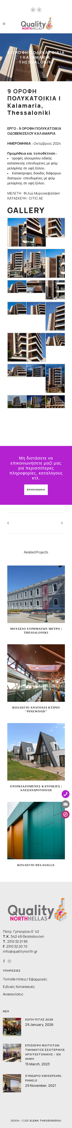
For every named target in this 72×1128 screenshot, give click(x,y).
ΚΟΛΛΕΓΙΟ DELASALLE (36, 865)
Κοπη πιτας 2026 (39, 1019)
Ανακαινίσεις (13, 994)
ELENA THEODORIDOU (45, 1120)
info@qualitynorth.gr (20, 951)
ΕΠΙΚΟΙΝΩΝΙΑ (36, 489)
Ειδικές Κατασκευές (19, 986)
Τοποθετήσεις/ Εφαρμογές (25, 979)
